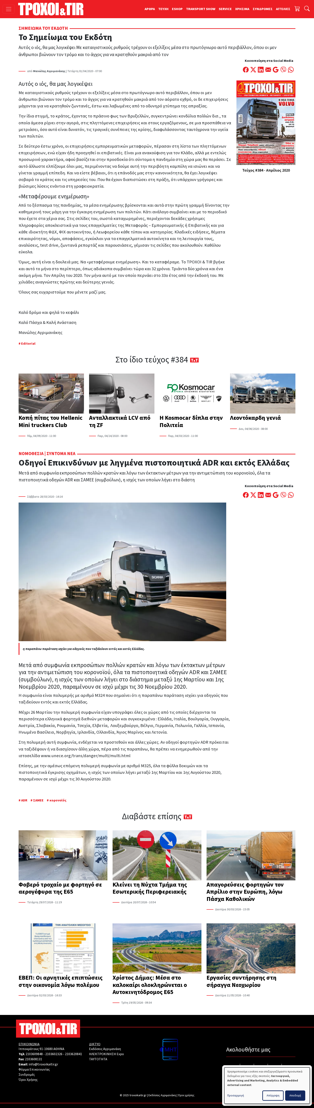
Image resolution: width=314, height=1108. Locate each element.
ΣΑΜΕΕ (38, 800)
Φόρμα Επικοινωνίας (34, 1069)
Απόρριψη (273, 1095)
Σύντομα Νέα (61, 454)
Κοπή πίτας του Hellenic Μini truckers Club (50, 421)
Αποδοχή (295, 1095)
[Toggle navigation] (9, 9)
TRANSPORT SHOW (200, 9)
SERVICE (225, 9)
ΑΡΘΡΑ (150, 9)
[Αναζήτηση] (306, 9)
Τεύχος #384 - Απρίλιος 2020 (266, 170)
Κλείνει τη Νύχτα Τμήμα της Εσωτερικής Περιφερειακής (150, 888)
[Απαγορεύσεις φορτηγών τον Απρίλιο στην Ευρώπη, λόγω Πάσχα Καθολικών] (251, 855)
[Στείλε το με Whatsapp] (291, 70)
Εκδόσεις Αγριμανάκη (105, 1049)
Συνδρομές (27, 1074)
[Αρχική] (52, 9)
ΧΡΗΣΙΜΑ (242, 9)
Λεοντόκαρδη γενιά (255, 418)
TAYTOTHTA (98, 1059)
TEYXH (163, 9)
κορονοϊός (58, 800)
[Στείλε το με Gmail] (276, 70)
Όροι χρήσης (186, 1095)
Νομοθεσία (31, 454)
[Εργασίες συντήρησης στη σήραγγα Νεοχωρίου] (251, 948)
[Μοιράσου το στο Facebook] (246, 70)
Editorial (28, 343)
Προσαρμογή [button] (235, 1095)
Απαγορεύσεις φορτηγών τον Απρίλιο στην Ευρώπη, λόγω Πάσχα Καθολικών (245, 891)
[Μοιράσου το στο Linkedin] (261, 70)
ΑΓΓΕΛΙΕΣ (283, 9)
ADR (24, 800)
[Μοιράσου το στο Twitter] (253, 70)
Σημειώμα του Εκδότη (43, 28)
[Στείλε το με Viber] (283, 70)
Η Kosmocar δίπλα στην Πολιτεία (191, 421)
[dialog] (267, 1085)
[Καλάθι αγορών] (297, 9)
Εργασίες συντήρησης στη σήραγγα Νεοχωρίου (241, 981)
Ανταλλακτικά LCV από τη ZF (119, 421)
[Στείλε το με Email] (268, 70)
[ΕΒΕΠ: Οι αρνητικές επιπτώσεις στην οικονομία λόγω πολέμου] (63, 948)
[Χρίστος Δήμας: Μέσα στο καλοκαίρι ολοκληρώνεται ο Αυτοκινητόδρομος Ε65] (157, 948)
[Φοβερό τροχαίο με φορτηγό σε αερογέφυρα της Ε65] (63, 855)
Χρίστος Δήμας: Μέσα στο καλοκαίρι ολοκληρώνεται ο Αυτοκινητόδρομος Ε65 (150, 984)
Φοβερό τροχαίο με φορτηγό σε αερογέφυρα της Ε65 (60, 888)
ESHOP (177, 9)
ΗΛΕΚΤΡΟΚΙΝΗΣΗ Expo (106, 1054)
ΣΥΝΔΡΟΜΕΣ (263, 9)
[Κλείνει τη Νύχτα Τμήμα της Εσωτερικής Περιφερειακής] (157, 855)
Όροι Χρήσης (28, 1079)
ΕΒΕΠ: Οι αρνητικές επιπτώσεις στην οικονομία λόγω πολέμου (61, 981)
